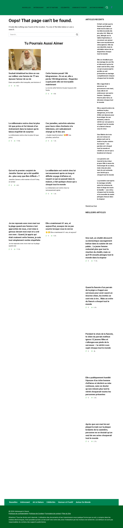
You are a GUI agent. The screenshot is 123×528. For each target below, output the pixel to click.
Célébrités (65, 7)
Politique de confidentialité (18, 513)
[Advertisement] (100, 480)
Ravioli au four (91, 206)
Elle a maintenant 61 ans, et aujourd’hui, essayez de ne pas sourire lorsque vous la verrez (60, 226)
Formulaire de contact (53, 513)
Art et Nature (52, 7)
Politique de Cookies (36, 513)
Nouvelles (26, 7)
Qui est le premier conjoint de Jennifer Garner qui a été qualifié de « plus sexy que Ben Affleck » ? (24, 173)
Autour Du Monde (96, 7)
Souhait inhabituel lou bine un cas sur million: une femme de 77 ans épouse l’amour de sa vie (24, 76)
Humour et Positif (79, 7)
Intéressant (39, 7)
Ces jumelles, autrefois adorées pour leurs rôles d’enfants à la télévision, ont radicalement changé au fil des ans (60, 127)
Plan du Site (66, 513)
